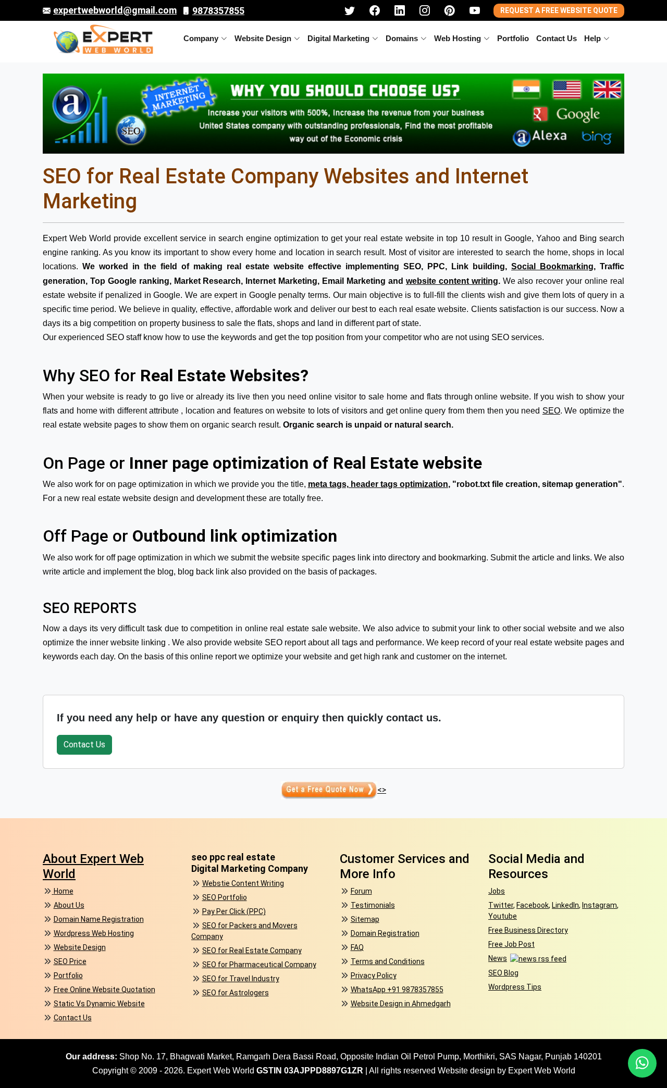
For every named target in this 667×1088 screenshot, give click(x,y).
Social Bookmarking (552, 266)
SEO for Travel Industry (240, 978)
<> (381, 790)
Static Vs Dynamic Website (99, 1003)
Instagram (599, 905)
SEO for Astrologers (235, 993)
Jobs (496, 891)
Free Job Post (511, 944)
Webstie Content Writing (243, 883)
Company (200, 38)
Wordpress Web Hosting (94, 933)
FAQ (357, 947)
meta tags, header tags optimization (378, 484)
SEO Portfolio (224, 897)
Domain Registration (385, 933)
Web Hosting (457, 38)
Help (592, 38)
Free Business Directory (528, 930)
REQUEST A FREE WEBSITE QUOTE (558, 10)
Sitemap (365, 919)
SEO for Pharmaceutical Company (259, 964)
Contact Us (556, 38)
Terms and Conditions (388, 961)
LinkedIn (565, 905)
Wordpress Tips (514, 987)
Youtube (502, 916)
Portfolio (513, 38)
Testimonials (373, 905)
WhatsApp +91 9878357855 (397, 989)
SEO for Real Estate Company (252, 950)
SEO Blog (503, 973)
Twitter (500, 905)
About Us (69, 905)
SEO (551, 410)
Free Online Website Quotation (104, 989)
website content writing (452, 281)
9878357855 (218, 10)
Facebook (532, 905)
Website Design (262, 38)
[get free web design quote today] (48, 891)
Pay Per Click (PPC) (234, 911)
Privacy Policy (374, 975)
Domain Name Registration (99, 919)
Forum (361, 891)
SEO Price (70, 961)
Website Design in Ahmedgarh (401, 1003)
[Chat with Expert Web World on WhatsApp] (642, 1063)
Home (63, 891)
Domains (402, 38)
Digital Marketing (338, 38)
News (497, 958)
